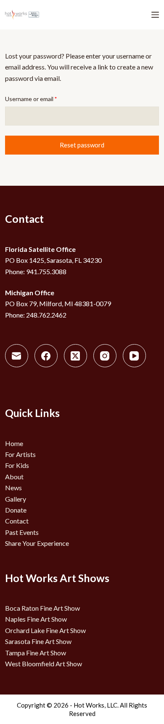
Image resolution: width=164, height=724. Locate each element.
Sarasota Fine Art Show (38, 641)
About (14, 477)
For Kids (17, 465)
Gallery (15, 499)
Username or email (42, 98)
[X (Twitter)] (75, 355)
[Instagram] (104, 355)
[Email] (16, 355)
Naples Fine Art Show (36, 619)
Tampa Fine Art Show (35, 653)
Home (14, 443)
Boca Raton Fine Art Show (42, 608)
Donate (15, 510)
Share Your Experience (37, 543)
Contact (17, 521)
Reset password (82, 145)
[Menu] (155, 15)
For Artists (20, 454)
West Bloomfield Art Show (43, 664)
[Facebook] (46, 355)
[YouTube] (134, 355)
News (13, 488)
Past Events (22, 532)
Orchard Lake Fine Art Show (45, 630)
